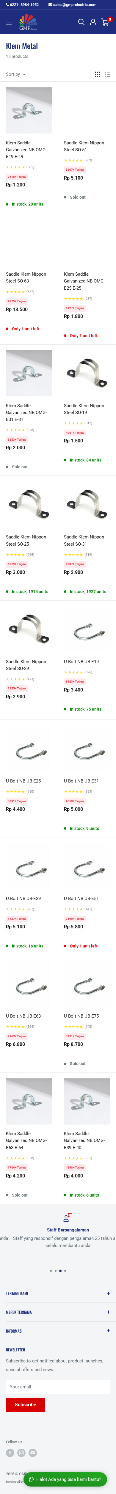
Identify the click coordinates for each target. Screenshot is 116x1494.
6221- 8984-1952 (24, 4)
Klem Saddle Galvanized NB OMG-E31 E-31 (26, 412)
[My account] (93, 22)
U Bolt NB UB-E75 (81, 1016)
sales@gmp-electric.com (74, 4)
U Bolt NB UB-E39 (23, 898)
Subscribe (25, 1404)
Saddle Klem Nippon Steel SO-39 (26, 665)
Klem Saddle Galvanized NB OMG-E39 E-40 (84, 1140)
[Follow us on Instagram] (21, 1453)
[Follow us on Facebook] (10, 1453)
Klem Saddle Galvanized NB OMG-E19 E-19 (26, 150)
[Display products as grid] (97, 74)
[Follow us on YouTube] (33, 1453)
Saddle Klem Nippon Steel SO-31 (84, 540)
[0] (105, 22)
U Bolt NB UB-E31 (81, 781)
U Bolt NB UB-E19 (81, 661)
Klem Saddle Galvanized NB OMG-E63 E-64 (26, 1140)
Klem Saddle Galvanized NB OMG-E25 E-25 (84, 281)
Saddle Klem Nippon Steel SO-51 (84, 146)
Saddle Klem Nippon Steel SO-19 (84, 409)
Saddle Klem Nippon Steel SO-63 (26, 277)
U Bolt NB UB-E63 (23, 1016)
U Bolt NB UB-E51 (81, 898)
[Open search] (81, 22)
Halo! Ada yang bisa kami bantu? (68, 1479)
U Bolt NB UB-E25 (23, 781)
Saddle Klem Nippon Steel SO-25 (26, 540)
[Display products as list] (107, 74)
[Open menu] (9, 22)
